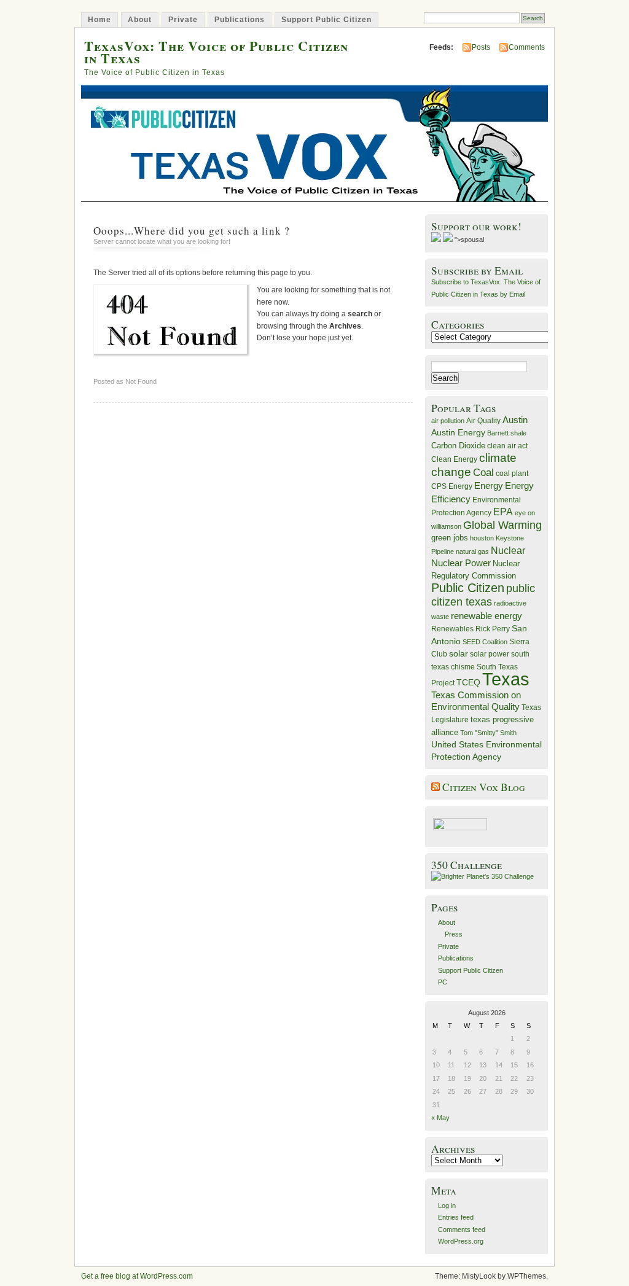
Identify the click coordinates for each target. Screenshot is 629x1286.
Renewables (452, 629)
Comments (527, 47)
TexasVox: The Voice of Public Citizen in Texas (216, 51)
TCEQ (468, 682)
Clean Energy (454, 459)
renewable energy (486, 615)
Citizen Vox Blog (483, 787)
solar (458, 653)
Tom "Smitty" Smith (488, 732)
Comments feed (461, 1229)
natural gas (472, 551)
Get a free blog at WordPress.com (137, 1276)
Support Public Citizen (326, 19)
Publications (239, 19)
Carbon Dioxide (458, 445)
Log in (447, 1205)
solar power (489, 654)
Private (183, 19)
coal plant (512, 473)
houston (482, 538)
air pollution (447, 420)
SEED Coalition (485, 641)
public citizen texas (483, 595)
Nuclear (508, 550)
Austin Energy (458, 432)
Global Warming (502, 525)
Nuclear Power (461, 563)
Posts (481, 47)
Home (99, 19)
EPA (503, 512)
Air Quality (483, 420)
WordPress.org (460, 1241)
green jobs (449, 538)
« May (440, 1117)
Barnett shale (506, 433)
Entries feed (456, 1217)
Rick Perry (492, 629)
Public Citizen (467, 587)
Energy (488, 485)
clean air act (507, 446)
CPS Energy (451, 486)
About (140, 19)
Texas (505, 679)
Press (454, 934)
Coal (483, 472)
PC (442, 982)
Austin (515, 420)
